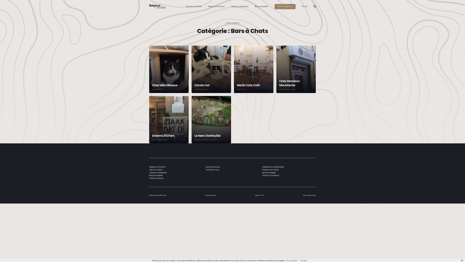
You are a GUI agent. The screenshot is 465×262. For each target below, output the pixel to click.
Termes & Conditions (270, 175)
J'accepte (303, 260)
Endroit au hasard (156, 178)
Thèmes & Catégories (239, 6)
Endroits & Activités (194, 6)
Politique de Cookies (270, 169)
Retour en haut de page (309, 195)
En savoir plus (291, 260)
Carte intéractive (285, 6)
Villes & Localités (156, 169)
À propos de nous (213, 167)
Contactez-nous (212, 169)
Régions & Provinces (216, 6)
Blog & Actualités (261, 6)
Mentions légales (269, 172)
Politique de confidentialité (273, 167)
